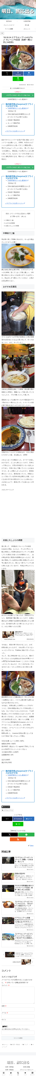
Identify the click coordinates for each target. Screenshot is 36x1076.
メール (5, 1013)
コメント (6, 985)
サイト (4, 1019)
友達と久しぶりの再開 (12, 226)
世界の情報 (26, 1067)
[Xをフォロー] (10, 834)
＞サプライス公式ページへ (14, 131)
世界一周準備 (9, 1067)
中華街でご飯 (9, 220)
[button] (32, 564)
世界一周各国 (9, 1070)
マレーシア (6, 806)
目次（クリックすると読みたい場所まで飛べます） (18, 215)
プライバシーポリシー (26, 1070)
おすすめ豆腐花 (10, 223)
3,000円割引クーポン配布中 (17, 108)
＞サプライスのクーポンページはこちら (18, 95)
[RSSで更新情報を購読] (18, 839)
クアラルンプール (8, 810)
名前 (4, 1006)
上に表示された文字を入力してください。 (16, 1029)
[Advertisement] (18, 515)
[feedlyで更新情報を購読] (26, 834)
